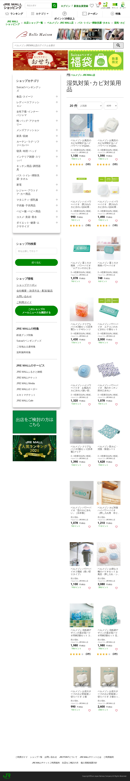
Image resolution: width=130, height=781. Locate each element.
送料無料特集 (23, 352)
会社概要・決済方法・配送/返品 (34, 290)
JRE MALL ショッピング (13, 23)
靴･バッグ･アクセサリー (27, 122)
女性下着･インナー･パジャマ (27, 113)
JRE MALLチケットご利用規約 (46, 763)
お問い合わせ (24, 296)
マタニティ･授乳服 (27, 199)
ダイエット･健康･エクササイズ (27, 224)
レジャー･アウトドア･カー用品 (27, 192)
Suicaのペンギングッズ (28, 89)
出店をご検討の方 (70, 763)
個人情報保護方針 (89, 763)
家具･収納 (22, 136)
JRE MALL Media (25, 383)
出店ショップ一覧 (33, 22)
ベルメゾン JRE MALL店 (60, 22)
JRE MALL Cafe (24, 400)
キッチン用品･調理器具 (28, 168)
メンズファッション (27, 130)
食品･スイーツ (24, 96)
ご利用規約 (109, 757)
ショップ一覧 (36, 757)
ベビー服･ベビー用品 (28, 211)
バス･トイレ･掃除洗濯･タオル (94, 22)
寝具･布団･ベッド (26, 151)
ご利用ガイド (24, 302)
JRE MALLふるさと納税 (29, 371)
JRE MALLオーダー (26, 389)
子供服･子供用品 (26, 205)
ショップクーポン (26, 285)
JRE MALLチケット (26, 377)
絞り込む (36, 262)
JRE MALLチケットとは (90, 757)
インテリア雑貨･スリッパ (28, 158)
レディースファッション (27, 104)
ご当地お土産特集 (26, 346)
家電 (19, 184)
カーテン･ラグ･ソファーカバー (27, 143)
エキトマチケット (26, 395)
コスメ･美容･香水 (26, 217)
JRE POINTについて (68, 757)
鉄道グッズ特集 (24, 335)
